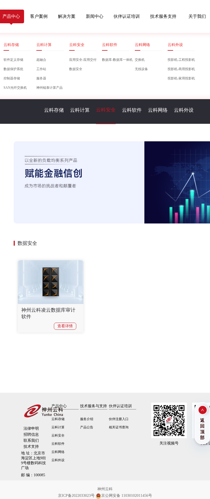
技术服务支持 (163, 16)
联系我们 (31, 440)
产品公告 (86, 427)
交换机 (140, 60)
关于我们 (197, 16)
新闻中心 (94, 16)
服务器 (41, 78)
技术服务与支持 (93, 406)
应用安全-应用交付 (83, 60)
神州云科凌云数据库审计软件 (48, 313)
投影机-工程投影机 (181, 60)
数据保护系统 (13, 69)
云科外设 (175, 45)
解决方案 (66, 16)
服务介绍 (86, 419)
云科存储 (11, 45)
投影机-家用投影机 (181, 78)
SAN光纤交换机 (15, 88)
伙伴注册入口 (119, 419)
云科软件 (109, 45)
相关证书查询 (119, 427)
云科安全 (76, 45)
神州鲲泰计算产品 (49, 88)
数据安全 (75, 69)
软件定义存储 (13, 60)
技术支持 (31, 446)
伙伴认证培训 (126, 16)
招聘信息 (31, 434)
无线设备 (141, 69)
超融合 (41, 60)
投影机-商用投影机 (181, 69)
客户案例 (39, 16)
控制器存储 (12, 78)
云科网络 (142, 45)
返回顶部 (202, 429)
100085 (33, 475)
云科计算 (44, 45)
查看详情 (65, 326)
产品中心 (59, 406)
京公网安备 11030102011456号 (126, 496)
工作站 (41, 69)
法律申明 (31, 428)
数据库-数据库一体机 (115, 60)
